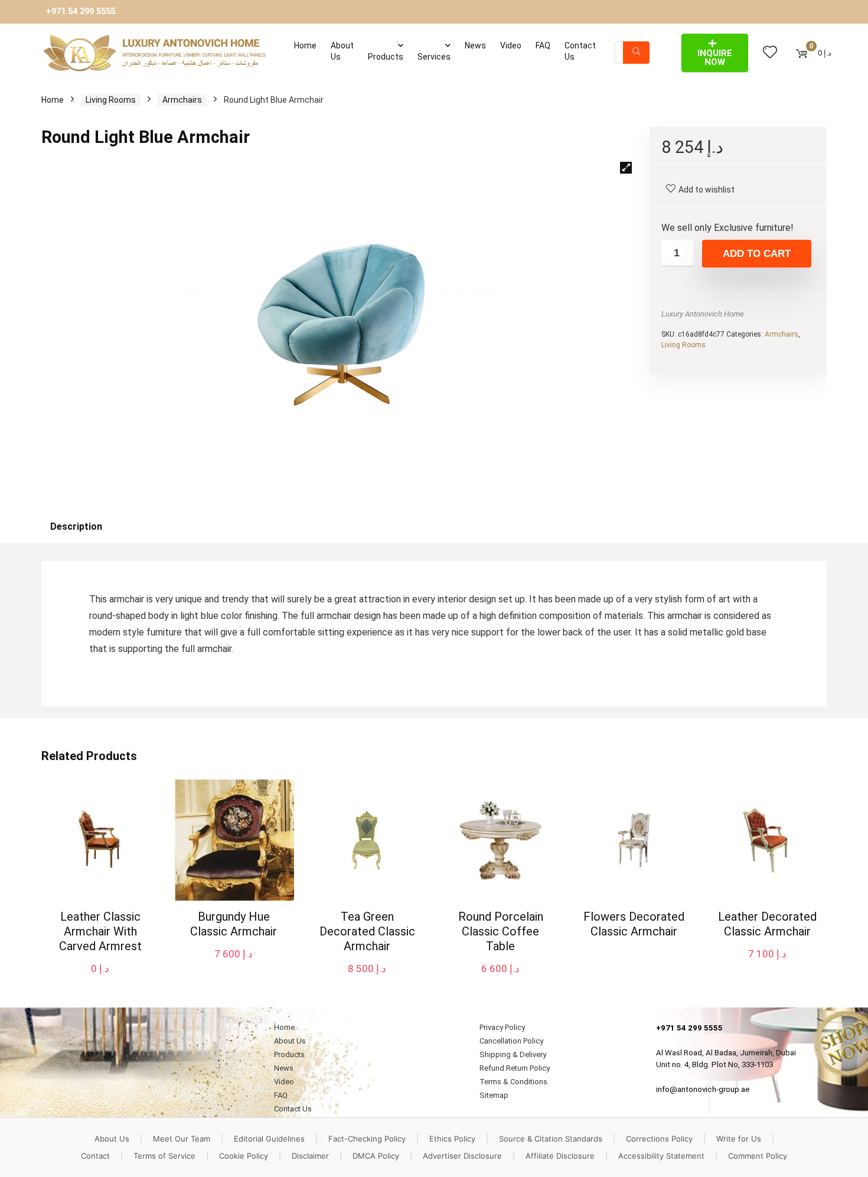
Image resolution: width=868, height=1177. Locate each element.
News (475, 45)
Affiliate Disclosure (560, 1155)
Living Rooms (111, 100)
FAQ (543, 45)
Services (434, 56)
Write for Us (738, 1138)
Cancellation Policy (511, 1040)
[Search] (636, 52)
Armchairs (182, 100)
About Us (342, 51)
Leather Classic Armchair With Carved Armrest (100, 931)
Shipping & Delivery (512, 1054)
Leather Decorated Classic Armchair (767, 923)
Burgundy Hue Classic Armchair (233, 923)
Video (510, 45)
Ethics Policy (452, 1138)
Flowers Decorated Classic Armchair (633, 923)
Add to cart (757, 253)
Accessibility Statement (661, 1155)
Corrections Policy (659, 1138)
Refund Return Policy (514, 1068)
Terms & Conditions (513, 1081)
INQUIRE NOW (714, 57)
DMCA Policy (376, 1155)
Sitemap (493, 1095)
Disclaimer (310, 1155)
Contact (95, 1155)
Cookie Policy (243, 1155)
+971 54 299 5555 (80, 11)
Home (305, 45)
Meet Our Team (181, 1138)
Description (76, 526)
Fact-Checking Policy (367, 1138)
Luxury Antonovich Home (702, 313)
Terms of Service (164, 1155)
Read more (634, 953)
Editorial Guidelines (269, 1138)
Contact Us (580, 51)
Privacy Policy (502, 1027)
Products (385, 56)
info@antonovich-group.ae (703, 1089)
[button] (626, 168)
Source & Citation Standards (550, 1138)
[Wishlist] (770, 52)
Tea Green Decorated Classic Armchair (367, 931)
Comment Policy (757, 1155)
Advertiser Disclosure (462, 1155)
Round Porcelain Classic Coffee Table (500, 931)
